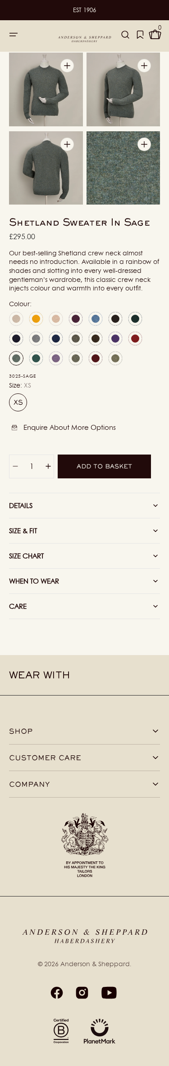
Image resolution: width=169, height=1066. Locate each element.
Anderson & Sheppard (95, 964)
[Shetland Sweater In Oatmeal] (56, 319)
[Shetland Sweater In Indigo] (56, 338)
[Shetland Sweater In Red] (135, 338)
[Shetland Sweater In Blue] (95, 319)
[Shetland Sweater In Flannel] (36, 338)
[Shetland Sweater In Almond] (16, 319)
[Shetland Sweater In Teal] (36, 358)
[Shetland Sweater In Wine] (95, 358)
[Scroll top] (158, 1055)
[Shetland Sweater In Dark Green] (135, 319)
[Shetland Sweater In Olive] (115, 358)
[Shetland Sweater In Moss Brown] (95, 338)
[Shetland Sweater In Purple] (115, 338)
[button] (13, 35)
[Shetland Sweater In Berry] (76, 319)
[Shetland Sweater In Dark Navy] (16, 338)
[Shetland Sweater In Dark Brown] (115, 319)
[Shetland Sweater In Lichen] (76, 338)
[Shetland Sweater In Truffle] (76, 358)
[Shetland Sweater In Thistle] (56, 358)
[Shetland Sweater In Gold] (36, 319)
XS (20, 404)
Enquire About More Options (69, 427)
